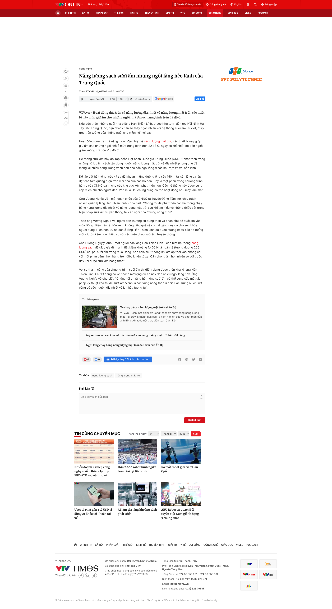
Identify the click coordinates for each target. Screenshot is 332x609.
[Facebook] (66, 71)
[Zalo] (187, 359)
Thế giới (118, 13)
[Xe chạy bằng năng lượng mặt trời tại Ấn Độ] (99, 317)
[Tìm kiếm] (256, 4)
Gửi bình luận (194, 420)
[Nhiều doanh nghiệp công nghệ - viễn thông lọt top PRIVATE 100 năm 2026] (94, 451)
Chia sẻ (200, 98)
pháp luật (102, 13)
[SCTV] (249, 585)
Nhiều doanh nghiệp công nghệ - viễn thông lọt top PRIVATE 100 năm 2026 (92, 471)
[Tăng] (66, 112)
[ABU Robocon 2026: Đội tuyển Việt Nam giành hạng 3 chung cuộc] (181, 494)
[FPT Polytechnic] (242, 74)
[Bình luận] (66, 86)
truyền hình (152, 13)
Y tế (182, 13)
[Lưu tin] (66, 105)
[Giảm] (66, 123)
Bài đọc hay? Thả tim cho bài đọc (130, 359)
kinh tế (134, 13)
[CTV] (249, 574)
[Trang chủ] (58, 13)
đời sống (197, 13)
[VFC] (249, 564)
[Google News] (163, 99)
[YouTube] (87, 575)
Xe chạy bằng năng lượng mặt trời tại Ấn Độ (148, 307)
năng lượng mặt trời (157, 141)
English (238, 4)
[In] (66, 98)
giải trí (170, 13)
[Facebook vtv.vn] (249, 4)
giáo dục (233, 13)
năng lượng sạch (102, 375)
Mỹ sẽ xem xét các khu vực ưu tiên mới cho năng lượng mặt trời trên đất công (135, 335)
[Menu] (275, 13)
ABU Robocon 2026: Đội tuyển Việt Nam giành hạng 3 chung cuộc (180, 514)
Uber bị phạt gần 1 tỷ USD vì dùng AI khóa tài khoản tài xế (93, 514)
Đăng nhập (271, 4)
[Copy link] (66, 78)
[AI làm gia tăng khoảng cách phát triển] (137, 494)
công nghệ (215, 13)
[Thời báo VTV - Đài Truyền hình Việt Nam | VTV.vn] (69, 4)
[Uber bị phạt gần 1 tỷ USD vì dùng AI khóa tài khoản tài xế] (94, 494)
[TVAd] (268, 564)
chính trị (70, 13)
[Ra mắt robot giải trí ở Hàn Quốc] (181, 451)
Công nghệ (85, 68)
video (248, 13)
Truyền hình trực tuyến (189, 4)
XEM (195, 433)
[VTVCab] (268, 574)
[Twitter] (193, 359)
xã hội (85, 13)
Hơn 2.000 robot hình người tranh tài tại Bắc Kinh (137, 469)
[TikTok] (94, 575)
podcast (263, 13)
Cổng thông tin (218, 4)
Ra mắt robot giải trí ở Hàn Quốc (179, 469)
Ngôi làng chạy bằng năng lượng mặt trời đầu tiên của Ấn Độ (125, 345)
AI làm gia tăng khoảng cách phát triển (137, 512)
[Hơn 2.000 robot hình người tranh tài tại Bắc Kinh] (137, 451)
